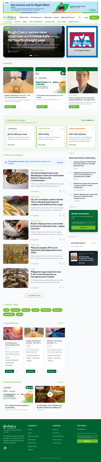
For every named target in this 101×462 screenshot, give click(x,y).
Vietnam (26, 310)
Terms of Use (56, 443)
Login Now (60, 162)
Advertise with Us (58, 436)
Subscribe (87, 441)
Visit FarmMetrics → (88, 120)
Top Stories (7, 22)
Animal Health (73, 22)
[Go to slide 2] (31, 55)
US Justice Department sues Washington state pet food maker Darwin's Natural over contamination (47, 177)
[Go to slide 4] (36, 55)
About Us (55, 429)
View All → (61, 323)
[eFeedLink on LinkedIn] (5, 448)
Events (56, 17)
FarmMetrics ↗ (82, 429)
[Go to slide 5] (37, 55)
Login (86, 17)
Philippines (46, 310)
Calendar (93, 243)
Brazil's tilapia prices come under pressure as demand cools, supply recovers (48, 226)
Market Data (24, 17)
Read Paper (9, 371)
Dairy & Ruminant (33, 436)
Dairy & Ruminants (36, 22)
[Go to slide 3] (34, 55)
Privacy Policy (57, 439)
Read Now (82, 263)
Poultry (17, 22)
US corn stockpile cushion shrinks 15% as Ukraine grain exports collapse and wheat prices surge (47, 202)
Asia (6, 310)
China (19, 314)
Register (94, 17)
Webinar (30, 450)
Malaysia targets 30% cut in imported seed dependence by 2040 (46, 250)
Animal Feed (9, 314)
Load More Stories (34, 295)
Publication (48, 17)
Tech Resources (36, 17)
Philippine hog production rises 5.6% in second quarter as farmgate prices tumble (46, 274)
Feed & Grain (61, 22)
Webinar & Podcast (67, 17)
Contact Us (56, 433)
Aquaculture (50, 22)
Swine (25, 22)
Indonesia (57, 310)
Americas (15, 310)
